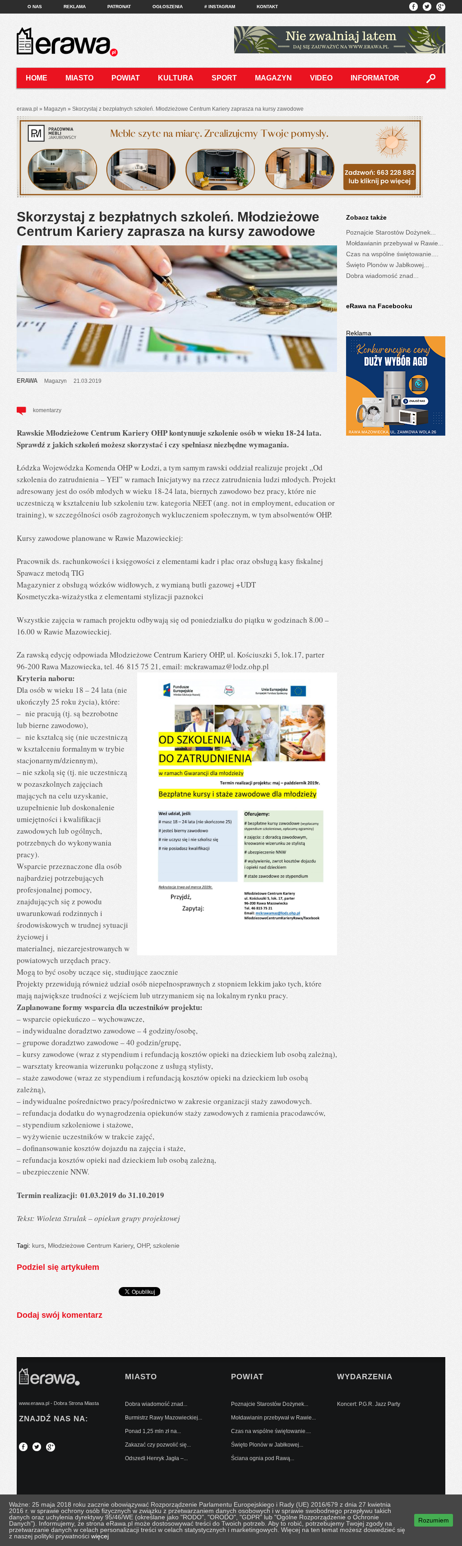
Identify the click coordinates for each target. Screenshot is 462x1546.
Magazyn (273, 78)
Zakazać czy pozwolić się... (158, 1445)
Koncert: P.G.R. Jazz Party (368, 1404)
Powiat (125, 78)
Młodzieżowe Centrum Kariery (90, 1245)
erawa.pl (27, 109)
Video (321, 78)
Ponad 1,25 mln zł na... (153, 1431)
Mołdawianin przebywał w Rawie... (395, 243)
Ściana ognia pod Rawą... (262, 1458)
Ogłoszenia (167, 6)
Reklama (75, 6)
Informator (375, 78)
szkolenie (166, 1245)
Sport (224, 78)
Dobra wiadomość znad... (382, 275)
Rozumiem (433, 1520)
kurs (38, 1245)
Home (36, 78)
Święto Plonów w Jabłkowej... (387, 264)
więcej (100, 1536)
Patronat (119, 6)
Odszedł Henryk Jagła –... (156, 1458)
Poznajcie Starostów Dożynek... (391, 232)
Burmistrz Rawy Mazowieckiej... (163, 1417)
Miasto (79, 78)
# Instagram (219, 6)
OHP (143, 1245)
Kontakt (267, 6)
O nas (35, 6)
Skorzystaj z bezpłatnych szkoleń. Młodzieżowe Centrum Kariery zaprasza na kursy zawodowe (168, 224)
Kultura (176, 78)
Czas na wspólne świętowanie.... (392, 254)
